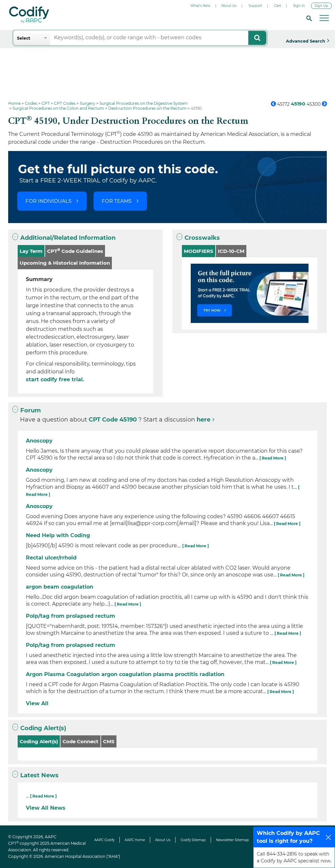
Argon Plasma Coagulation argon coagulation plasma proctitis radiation (125, 674)
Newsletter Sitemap (232, 840)
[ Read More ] (272, 458)
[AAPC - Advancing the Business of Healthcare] (29, 15)
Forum (30, 410)
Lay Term (31, 251)
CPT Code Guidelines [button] (75, 250)
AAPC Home (135, 840)
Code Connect (80, 741)
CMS (109, 741)
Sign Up (321, 6)
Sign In (299, 6)
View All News (45, 808)
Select (23, 38)
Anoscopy (39, 441)
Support (255, 6)
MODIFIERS (198, 251)
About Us (229, 6)
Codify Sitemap (193, 840)
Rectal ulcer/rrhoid (51, 558)
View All (37, 703)
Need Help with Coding (58, 535)
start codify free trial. (55, 379)
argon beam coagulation (59, 587)
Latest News (39, 775)
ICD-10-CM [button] (231, 251)
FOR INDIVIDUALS (48, 201)
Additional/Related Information (67, 237)
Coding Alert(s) (43, 728)
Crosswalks (202, 237)
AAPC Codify (104, 840)
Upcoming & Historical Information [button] (65, 263)
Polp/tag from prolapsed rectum (70, 616)
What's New (200, 6)
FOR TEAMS (117, 201)
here (203, 419)
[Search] (308, 18)
